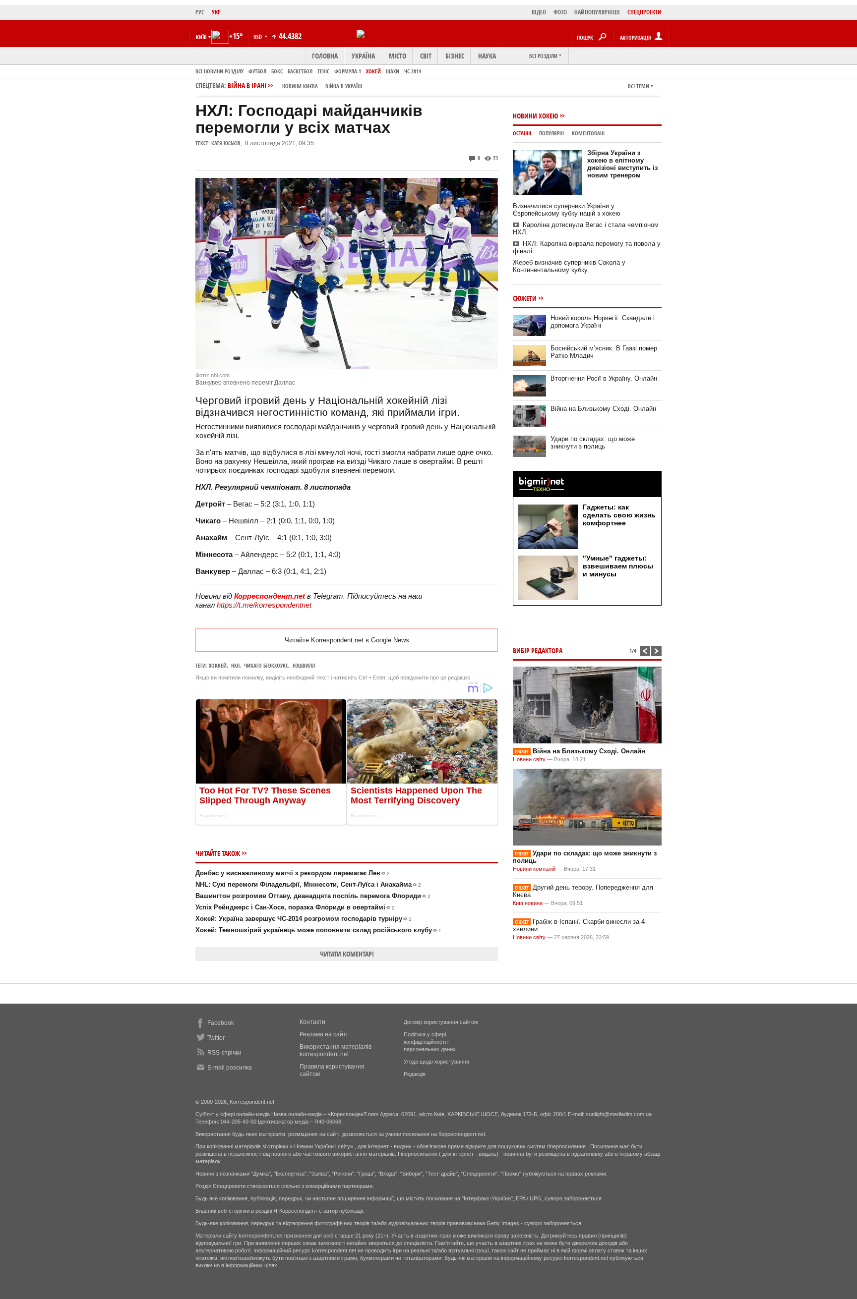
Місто (397, 55)
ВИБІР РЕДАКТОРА (537, 650)
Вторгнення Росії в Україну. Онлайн (604, 378)
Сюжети (525, 298)
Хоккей (218, 665)
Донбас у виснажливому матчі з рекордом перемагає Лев (292, 873)
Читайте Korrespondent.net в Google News (347, 640)
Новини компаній (534, 869)
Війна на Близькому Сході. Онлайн (603, 408)
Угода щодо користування (436, 1062)
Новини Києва (300, 86)
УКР (216, 12)
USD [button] (258, 36)
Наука (487, 55)
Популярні (551, 133)
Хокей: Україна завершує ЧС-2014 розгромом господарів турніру (303, 918)
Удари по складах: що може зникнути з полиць (593, 442)
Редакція (415, 1074)
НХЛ (235, 665)
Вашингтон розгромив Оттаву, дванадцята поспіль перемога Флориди (312, 896)
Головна (325, 55)
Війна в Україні (343, 86)
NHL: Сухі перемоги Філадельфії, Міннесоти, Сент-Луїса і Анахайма (308, 884)
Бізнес (454, 55)
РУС (199, 12)
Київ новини (528, 903)
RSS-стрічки (224, 1052)
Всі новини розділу (219, 71)
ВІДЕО (539, 12)
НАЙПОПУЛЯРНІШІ (597, 12)
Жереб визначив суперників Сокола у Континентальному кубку (569, 266)
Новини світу (529, 759)
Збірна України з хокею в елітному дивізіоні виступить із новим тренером (622, 164)
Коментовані (588, 133)
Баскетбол (300, 71)
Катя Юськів (226, 143)
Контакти (312, 1021)
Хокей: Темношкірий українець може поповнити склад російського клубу (318, 930)
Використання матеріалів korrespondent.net (335, 1050)
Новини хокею (535, 115)
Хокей (373, 71)
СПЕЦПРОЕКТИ (644, 12)
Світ (425, 55)
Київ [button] (201, 37)
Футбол (257, 71)
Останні (522, 133)
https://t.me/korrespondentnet (264, 605)
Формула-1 (347, 71)
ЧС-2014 (412, 71)
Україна (363, 55)
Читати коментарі (347, 954)
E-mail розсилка (229, 1067)
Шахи (392, 71)
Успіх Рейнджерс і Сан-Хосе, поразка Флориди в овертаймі (295, 907)
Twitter (216, 1037)
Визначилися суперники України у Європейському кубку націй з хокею (566, 209)
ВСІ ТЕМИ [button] (638, 86)
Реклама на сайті (324, 1034)
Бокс (277, 71)
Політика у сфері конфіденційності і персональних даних (430, 1041)
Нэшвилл (304, 665)
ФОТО (560, 12)
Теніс (323, 71)
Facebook (220, 1022)
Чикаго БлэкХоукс (266, 665)
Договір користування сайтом (441, 1022)
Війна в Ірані (295, 85)
